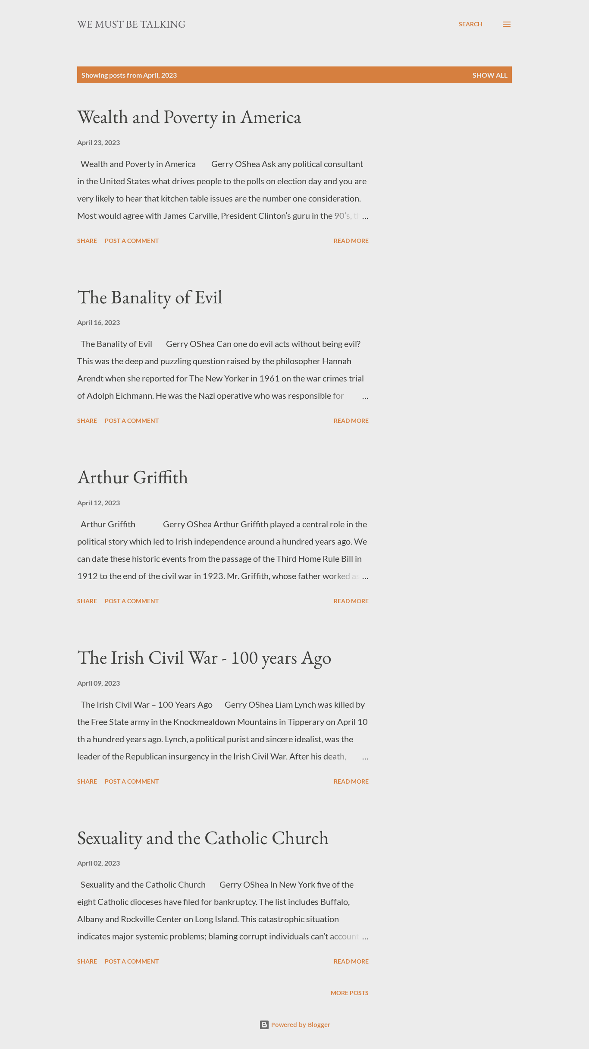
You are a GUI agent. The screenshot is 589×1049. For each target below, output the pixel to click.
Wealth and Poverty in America (189, 116)
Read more (351, 240)
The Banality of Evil (149, 296)
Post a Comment (132, 240)
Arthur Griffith (132, 476)
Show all (490, 75)
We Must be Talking (131, 24)
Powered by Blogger (299, 1025)
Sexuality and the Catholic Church (203, 837)
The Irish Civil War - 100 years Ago (204, 657)
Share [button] (87, 240)
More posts (350, 992)
